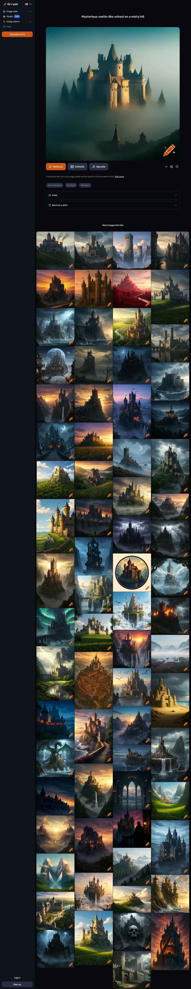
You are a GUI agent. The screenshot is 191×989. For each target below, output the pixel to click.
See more (119, 176)
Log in (17, 977)
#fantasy (85, 185)
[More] (166, 166)
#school (71, 185)
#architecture (54, 185)
